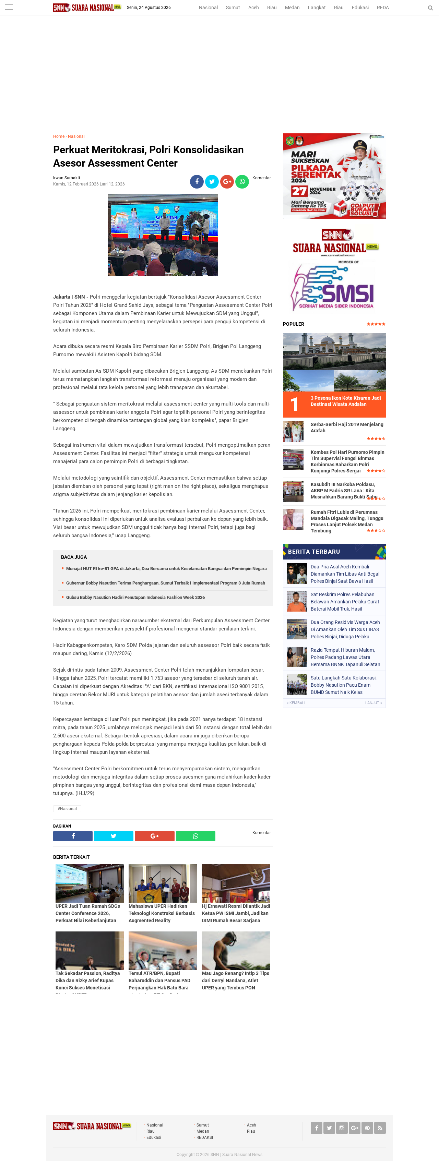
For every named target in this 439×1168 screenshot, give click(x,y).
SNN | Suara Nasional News (236, 1154)
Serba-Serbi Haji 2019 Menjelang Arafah (347, 427)
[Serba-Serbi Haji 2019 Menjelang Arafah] (293, 430)
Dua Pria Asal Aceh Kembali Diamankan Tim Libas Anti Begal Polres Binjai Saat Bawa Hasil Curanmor (345, 574)
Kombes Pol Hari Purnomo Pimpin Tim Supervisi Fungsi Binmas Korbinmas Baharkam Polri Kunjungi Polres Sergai (347, 461)
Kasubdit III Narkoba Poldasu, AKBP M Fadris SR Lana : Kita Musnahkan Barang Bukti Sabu (344, 490)
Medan (292, 7)
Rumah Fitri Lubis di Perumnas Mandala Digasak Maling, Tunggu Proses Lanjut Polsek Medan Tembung (347, 521)
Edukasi (360, 7)
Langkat (317, 7)
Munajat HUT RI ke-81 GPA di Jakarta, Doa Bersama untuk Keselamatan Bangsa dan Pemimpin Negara (166, 568)
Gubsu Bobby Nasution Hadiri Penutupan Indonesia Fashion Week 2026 (135, 597)
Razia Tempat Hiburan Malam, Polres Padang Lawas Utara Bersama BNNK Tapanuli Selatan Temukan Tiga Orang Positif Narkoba (345, 657)
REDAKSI (386, 7)
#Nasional (67, 808)
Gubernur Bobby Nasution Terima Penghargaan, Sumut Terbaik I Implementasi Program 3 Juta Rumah (165, 583)
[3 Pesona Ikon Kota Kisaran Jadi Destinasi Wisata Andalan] (334, 361)
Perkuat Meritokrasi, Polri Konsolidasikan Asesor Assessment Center (148, 156)
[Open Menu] (8, 7)
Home (58, 136)
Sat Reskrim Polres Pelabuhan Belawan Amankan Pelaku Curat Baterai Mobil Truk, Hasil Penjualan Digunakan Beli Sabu (345, 602)
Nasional (208, 7)
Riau (272, 7)
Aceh (253, 7)
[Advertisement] (219, 82)
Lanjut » (373, 703)
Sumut (233, 7)
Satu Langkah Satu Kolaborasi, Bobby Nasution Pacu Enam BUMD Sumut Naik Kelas (344, 685)
